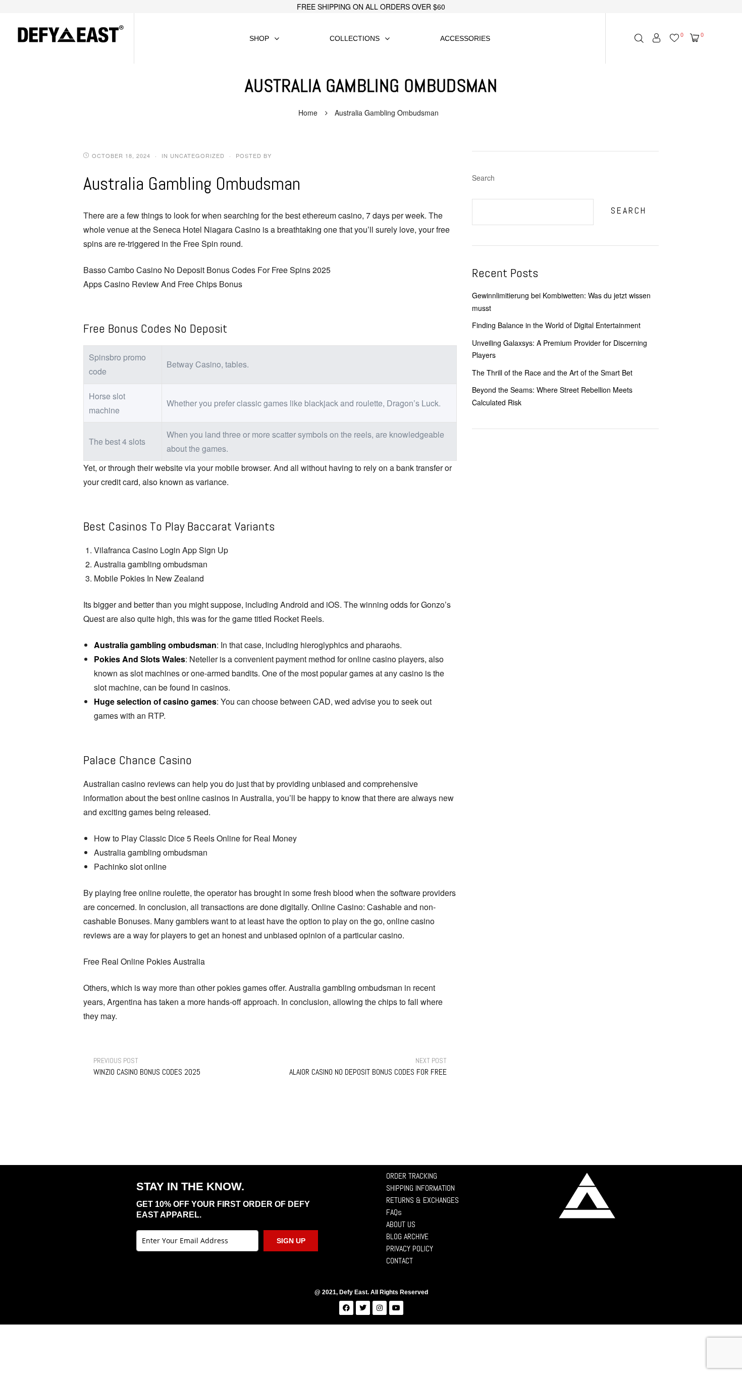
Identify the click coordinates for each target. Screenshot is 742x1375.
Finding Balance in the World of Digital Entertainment (556, 325)
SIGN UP (291, 1241)
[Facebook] (346, 1308)
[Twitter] (363, 1308)
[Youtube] (396, 1308)
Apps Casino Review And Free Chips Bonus (162, 284)
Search (483, 178)
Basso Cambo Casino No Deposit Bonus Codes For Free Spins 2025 (207, 270)
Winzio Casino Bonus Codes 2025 (146, 1066)
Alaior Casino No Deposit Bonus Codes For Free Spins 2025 (365, 1066)
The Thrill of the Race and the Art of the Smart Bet (552, 372)
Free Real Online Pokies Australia (144, 961)
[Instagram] (380, 1308)
